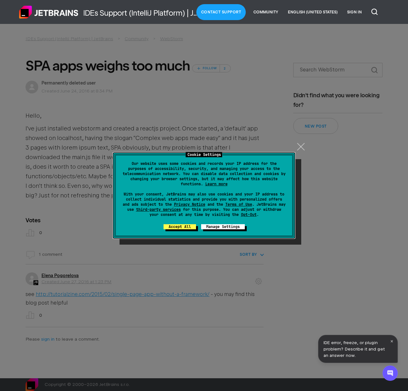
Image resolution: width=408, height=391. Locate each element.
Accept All (180, 226)
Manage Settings (223, 226)
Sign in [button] (354, 12)
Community (265, 12)
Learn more (216, 184)
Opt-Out (249, 214)
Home (48, 12)
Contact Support (221, 12)
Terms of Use (238, 204)
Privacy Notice (189, 204)
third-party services (158, 209)
